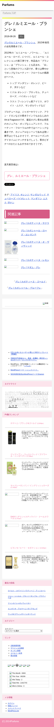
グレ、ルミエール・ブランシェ (26, 175)
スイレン (21, 406)
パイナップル (17, 403)
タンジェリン (30, 401)
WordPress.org (13, 711)
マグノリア (16, 394)
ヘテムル (27, 366)
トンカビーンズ (29, 395)
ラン (6, 392)
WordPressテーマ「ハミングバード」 (25, 370)
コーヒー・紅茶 (16, 653)
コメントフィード (14, 708)
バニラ (26, 402)
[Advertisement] (26, 332)
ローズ (12, 400)
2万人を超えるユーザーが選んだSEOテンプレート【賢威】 (29, 353)
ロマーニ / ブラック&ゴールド (24, 423)
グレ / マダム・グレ (30, 267)
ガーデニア (33, 403)
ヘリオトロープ (35, 406)
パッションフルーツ (32, 397)
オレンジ (24, 194)
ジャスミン (17, 399)
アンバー (37, 392)
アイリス (14, 194)
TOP (9, 13)
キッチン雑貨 (15, 651)
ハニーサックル (20, 397)
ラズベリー (42, 404)
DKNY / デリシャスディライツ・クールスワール (29, 517)
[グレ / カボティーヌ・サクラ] (11, 222)
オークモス (33, 404)
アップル (29, 392)
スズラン (25, 404)
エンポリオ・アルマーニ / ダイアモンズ (22, 609)
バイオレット (23, 198)
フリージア (41, 403)
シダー (11, 397)
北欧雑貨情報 (15, 646)
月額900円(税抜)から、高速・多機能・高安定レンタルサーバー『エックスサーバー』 (29, 359)
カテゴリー (9, 629)
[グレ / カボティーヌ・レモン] (11, 259)
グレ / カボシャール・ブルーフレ (24, 288)
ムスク (13, 406)
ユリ (6, 408)
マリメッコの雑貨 (17, 648)
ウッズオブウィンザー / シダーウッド (22, 614)
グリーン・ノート (30, 399)
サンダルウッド (38, 194)
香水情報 (14, 656)
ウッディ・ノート (17, 395)
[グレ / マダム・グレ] (11, 267)
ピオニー (11, 392)
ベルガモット (26, 393)
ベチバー (38, 395)
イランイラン (21, 401)
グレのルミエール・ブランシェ (19, 42)
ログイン (11, 703)
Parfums (8, 5)
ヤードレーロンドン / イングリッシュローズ (30, 486)
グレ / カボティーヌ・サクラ (35, 223)
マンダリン (36, 198)
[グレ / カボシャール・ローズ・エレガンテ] (11, 230)
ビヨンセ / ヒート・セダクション (25, 548)
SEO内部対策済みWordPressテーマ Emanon (27, 374)
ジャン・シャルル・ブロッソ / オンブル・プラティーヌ (27, 597)
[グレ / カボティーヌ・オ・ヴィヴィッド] (11, 247)
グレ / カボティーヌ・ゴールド (30, 281)
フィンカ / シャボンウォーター (19, 603)
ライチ (42, 397)
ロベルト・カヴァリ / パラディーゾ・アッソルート (27, 591)
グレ (21, 36)
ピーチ (10, 403)
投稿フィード (13, 706)
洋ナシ (11, 202)
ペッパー (39, 401)
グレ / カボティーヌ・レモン (35, 260)
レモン (39, 399)
